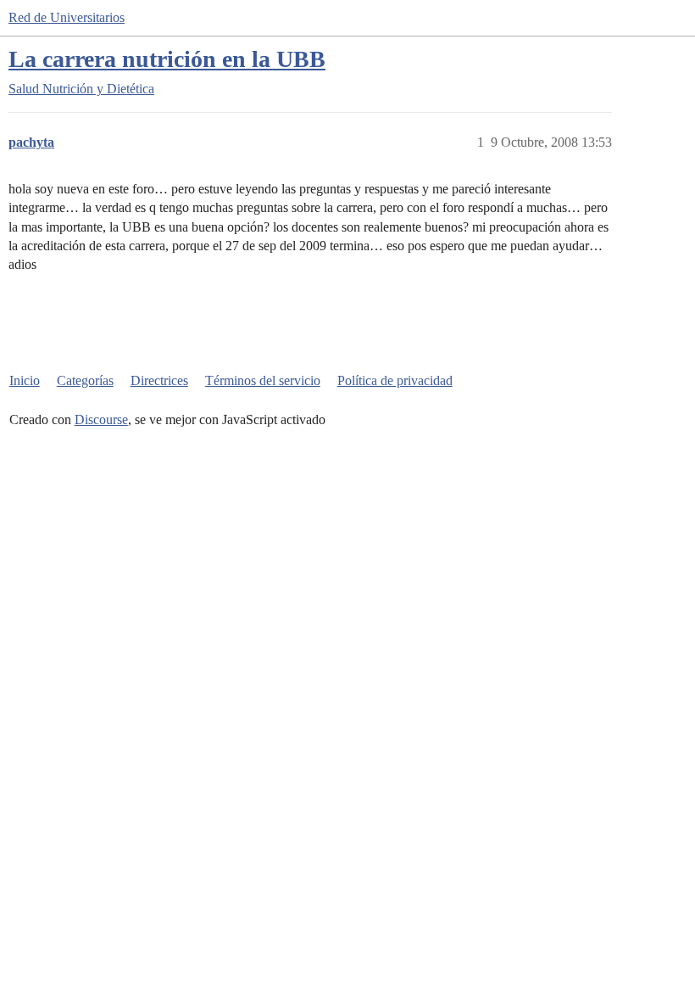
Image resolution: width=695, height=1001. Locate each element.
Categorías (85, 380)
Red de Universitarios (66, 17)
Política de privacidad (395, 380)
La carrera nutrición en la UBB (166, 59)
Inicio (24, 380)
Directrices (159, 380)
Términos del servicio (262, 380)
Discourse (101, 419)
